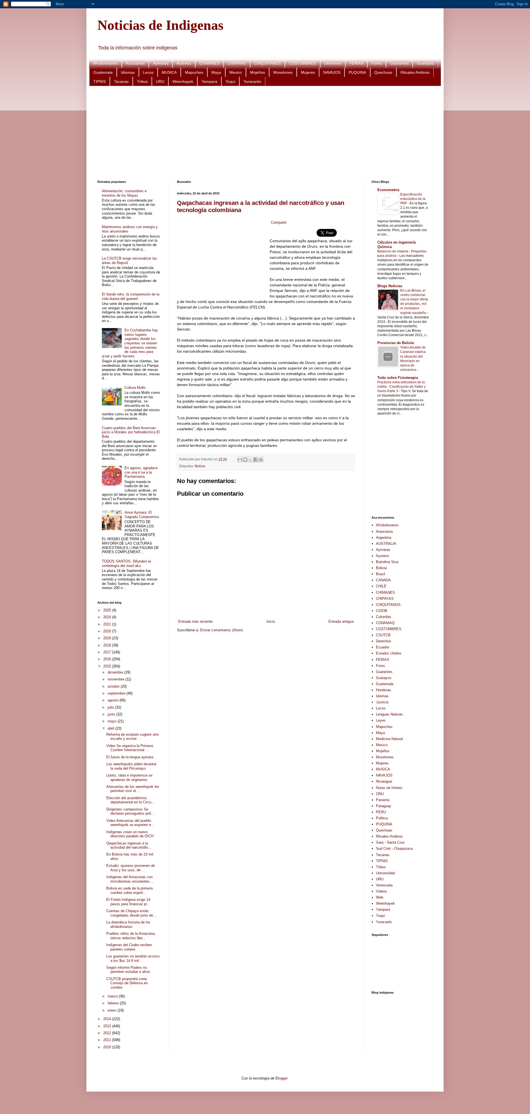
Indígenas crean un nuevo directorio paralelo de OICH (129, 834)
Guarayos (425, 63)
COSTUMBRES (302, 63)
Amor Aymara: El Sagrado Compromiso (141, 514)
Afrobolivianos (105, 63)
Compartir (279, 222)
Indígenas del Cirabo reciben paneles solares (129, 947)
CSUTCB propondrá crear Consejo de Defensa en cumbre (127, 983)
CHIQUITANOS (267, 63)
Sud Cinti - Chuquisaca (394, 848)
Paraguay (383, 806)
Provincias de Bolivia (395, 343)
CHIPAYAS (237, 63)
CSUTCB (383, 635)
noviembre (116, 679)
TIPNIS (99, 81)
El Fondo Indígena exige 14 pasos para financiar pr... (128, 901)
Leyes (381, 720)
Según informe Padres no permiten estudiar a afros (128, 969)
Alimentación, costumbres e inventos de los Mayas (124, 193)
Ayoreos (184, 63)
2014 (107, 1019)
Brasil (380, 574)
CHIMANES (209, 63)
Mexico (235, 72)
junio (112, 714)
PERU (381, 812)
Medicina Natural (389, 739)
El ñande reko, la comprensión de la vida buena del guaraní (130, 296)
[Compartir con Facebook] (255, 459)
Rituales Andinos (415, 72)
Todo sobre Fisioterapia (397, 378)
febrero (114, 1003)
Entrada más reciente (195, 621)
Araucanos (135, 63)
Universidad (385, 873)
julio (111, 707)
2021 (107, 624)
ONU (380, 794)
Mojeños (257, 72)
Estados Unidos (388, 653)
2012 (107, 1033)
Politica (382, 818)
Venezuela (384, 885)
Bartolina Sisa (387, 562)
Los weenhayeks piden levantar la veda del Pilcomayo (131, 766)
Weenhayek (183, 81)
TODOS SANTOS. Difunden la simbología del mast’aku (126, 563)
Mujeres (308, 72)
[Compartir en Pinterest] (261, 459)
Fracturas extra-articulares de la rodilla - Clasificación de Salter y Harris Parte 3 (401, 386)
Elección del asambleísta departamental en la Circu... (130, 800)
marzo (113, 996)
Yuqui (230, 81)
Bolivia (200, 466)
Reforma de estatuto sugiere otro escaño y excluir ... (132, 736)
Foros (377, 63)
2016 (107, 659)
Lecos (148, 72)
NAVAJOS (331, 72)
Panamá (382, 800)
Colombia (383, 617)
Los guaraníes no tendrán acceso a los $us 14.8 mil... (133, 958)
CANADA (383, 580)
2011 (107, 1040)
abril (111, 728)
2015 (107, 666)
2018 (107, 645)
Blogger (281, 1078)
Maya (216, 72)
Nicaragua (384, 781)
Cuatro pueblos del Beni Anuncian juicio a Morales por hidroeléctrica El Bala (131, 432)
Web (379, 897)
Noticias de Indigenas (160, 25)
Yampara (209, 81)
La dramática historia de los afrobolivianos (128, 924)
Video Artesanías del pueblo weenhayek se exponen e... (130, 823)
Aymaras (160, 63)
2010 (107, 1047)
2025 (107, 610)
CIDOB (381, 611)
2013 (107, 1026)
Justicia (382, 702)
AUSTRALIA (386, 544)
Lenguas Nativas (389, 714)
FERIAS (356, 63)
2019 (107, 638)
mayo (113, 721)
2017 (107, 652)
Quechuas (383, 72)
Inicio (270, 621)
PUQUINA (357, 72)
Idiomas (128, 72)
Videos (381, 891)
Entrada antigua (341, 621)
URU (160, 81)
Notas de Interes (389, 788)
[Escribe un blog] (245, 459)
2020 (107, 631)
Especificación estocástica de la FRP (412, 198)
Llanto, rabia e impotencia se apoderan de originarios (129, 777)
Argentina (383, 537)
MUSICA (169, 72)
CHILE (381, 586)
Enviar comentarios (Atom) (221, 630)
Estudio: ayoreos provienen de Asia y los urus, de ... (130, 868)
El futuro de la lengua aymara (129, 757)
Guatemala (103, 72)
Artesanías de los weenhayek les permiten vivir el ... (132, 789)
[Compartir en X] (250, 459)
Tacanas (121, 81)
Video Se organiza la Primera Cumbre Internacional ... (129, 748)
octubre (114, 686)
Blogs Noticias (389, 286)
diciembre (116, 672)
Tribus (142, 81)
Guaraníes (399, 63)
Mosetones (283, 72)
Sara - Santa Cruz (390, 842)
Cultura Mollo (134, 388)
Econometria (388, 190)
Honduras (383, 690)
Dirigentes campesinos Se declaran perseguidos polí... (130, 811)
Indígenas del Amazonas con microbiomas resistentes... (129, 879)
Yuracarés (252, 81)
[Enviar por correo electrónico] (240, 459)
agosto (114, 700)
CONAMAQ (385, 623)
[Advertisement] (263, 133)
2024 (107, 617)
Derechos (332, 63)
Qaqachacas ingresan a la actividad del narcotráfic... (129, 845)
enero (113, 1010)
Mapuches (194, 72)
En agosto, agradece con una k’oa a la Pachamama (141, 472)
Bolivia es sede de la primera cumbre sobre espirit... (129, 890)
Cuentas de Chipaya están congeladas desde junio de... (131, 913)
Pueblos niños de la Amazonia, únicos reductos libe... (131, 935)
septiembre (117, 693)
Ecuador (382, 647)
